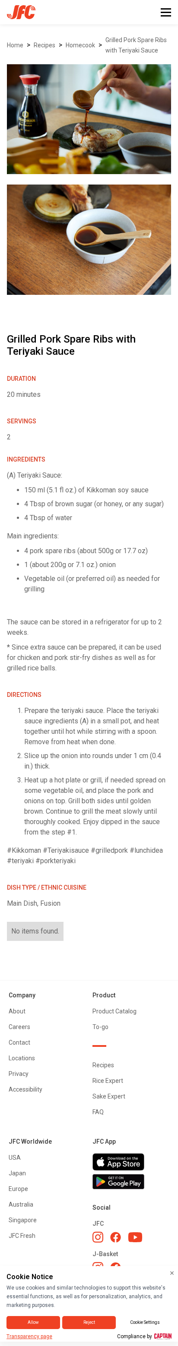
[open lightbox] (89, 119)
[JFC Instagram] (97, 1237)
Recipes (44, 45)
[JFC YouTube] (135, 1237)
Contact (19, 1042)
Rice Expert (107, 1080)
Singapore (23, 1220)
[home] (17, 12)
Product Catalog (114, 1011)
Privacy (19, 1073)
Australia (21, 1204)
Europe (18, 1188)
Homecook (80, 45)
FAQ (98, 1111)
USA (15, 1157)
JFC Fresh (22, 1235)
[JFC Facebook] (115, 1237)
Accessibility (25, 1089)
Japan (17, 1173)
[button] (166, 12)
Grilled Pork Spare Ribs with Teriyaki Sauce (136, 45)
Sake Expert (108, 1096)
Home (15, 45)
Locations (22, 1058)
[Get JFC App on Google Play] (130, 1182)
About (17, 1011)
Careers (19, 1026)
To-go (100, 1026)
